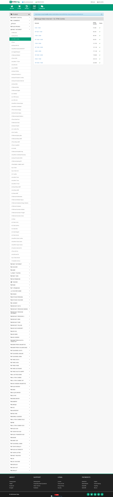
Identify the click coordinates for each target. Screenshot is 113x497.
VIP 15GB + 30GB (39, 47)
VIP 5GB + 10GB (38, 31)
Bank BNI (84, 485)
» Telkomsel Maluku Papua (17, 199)
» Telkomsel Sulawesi (16, 206)
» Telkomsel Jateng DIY (16, 161)
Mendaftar (101, 2)
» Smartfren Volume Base (17, 103)
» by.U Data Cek (15, 171)
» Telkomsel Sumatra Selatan (17, 209)
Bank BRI (84, 488)
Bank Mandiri (85, 483)
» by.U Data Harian (15, 257)
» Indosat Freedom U (16, 74)
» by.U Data (14, 167)
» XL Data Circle (14, 222)
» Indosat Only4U (15, 126)
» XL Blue (13, 219)
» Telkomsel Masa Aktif (16, 138)
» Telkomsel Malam (15, 55)
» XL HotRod (14, 93)
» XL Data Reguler (15, 232)
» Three (13, 42)
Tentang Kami (12, 481)
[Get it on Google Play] (56, 496)
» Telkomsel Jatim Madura (17, 116)
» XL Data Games (15, 225)
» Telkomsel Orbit (15, 122)
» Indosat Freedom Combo (17, 77)
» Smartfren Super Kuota (17, 244)
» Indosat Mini (14, 84)
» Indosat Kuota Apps (16, 113)
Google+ (11, 488)
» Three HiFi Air (14, 251)
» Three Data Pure (15, 119)
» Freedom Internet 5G (16, 248)
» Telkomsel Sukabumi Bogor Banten (19, 203)
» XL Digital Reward (15, 52)
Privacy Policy (61, 485)
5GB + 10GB (38, 28)
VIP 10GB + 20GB (39, 39)
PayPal (95, 481)
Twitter (11, 483)
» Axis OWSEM (14, 68)
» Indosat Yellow (15, 71)
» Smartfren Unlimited (16, 106)
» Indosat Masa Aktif (16, 187)
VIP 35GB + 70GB (39, 62)
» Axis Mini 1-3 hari (15, 61)
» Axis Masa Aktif (15, 190)
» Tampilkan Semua (15, 261)
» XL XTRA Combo (15, 39)
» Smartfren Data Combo (17, 238)
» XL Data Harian (15, 235)
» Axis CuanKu (14, 132)
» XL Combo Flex (15, 129)
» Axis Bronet (14, 64)
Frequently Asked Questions (40, 483)
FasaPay (96, 485)
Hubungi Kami (37, 481)
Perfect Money (97, 483)
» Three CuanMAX (15, 145)
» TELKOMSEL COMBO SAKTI (17, 164)
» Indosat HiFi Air (15, 45)
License (59, 481)
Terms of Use (61, 483)
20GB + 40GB (38, 51)
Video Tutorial (37, 485)
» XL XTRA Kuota (15, 97)
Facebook (11, 485)
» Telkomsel (14, 32)
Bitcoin (95, 488)
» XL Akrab (13, 148)
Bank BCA (84, 481)
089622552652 (40, 2)
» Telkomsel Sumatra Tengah (18, 212)
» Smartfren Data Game (16, 241)
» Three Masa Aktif (15, 142)
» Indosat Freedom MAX (16, 158)
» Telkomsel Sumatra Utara (17, 216)
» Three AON (14, 58)
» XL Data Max (14, 228)
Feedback (36, 488)
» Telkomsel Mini (15, 87)
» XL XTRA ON (14, 100)
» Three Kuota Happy (16, 109)
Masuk (93, 2)
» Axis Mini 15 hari (15, 183)
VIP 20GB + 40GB (39, 55)
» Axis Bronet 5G (15, 254)
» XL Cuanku (14, 174)
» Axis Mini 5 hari (15, 177)
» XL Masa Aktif (14, 193)
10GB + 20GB (38, 35)
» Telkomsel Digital (15, 90)
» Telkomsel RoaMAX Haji (17, 151)
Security (59, 488)
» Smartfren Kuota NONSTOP (18, 48)
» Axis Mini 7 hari (15, 180)
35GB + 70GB (38, 59)
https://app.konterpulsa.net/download (74, 14)
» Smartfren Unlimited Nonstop (18, 154)
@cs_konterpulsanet (28, 2)
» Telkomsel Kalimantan (16, 196)
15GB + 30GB (38, 43)
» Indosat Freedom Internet (17, 81)
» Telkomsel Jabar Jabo (16, 135)
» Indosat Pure (14, 36)
